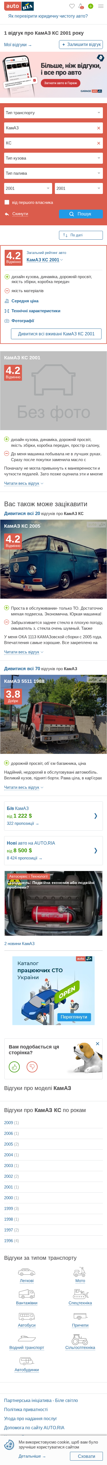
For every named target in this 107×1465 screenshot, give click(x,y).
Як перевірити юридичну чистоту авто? (48, 16)
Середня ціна (25, 301)
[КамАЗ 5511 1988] (53, 714)
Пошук (84, 214)
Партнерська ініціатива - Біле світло (41, 1400)
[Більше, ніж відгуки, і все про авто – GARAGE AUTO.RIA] (53, 74)
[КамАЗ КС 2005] (53, 559)
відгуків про (44, 513)
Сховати (86, 1456)
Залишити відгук (84, 44)
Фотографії (23, 320)
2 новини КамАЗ (19, 943)
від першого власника (32, 202)
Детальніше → (32, 1456)
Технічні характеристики (36, 310)
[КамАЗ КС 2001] (53, 391)
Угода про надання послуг (30, 1418)
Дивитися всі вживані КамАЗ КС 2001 (56, 334)
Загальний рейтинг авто (46, 253)
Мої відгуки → (18, 44)
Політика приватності (26, 1409)
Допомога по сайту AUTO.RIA (34, 1427)
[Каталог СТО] (53, 990)
